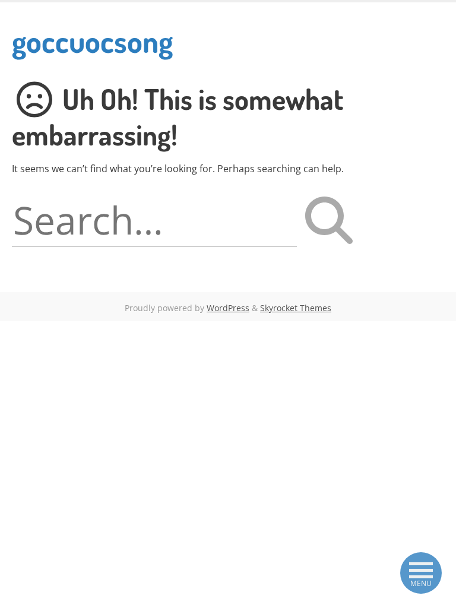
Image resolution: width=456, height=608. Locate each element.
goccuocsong (92, 40)
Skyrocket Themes (295, 308)
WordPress (228, 308)
